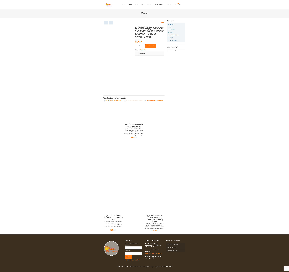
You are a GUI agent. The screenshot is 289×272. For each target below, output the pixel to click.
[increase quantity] (143, 45)
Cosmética (142, 49)
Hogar (171, 32)
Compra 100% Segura (172, 250)
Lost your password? (135, 259)
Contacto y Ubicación (172, 247)
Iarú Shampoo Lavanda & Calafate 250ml (134, 125)
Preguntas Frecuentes (172, 244)
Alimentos (172, 24)
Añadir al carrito (150, 45)
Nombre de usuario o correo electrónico (131, 244)
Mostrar (162, 22)
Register (127, 259)
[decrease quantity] (136, 45)
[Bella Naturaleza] (108, 4)
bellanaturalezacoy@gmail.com (153, 253)
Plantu (164, 266)
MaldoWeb (169, 266)
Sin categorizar (173, 40)
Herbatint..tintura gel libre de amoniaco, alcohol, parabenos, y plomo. (154, 218)
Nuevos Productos (174, 35)
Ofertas (171, 37)
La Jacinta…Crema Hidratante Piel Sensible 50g (113, 217)
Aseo (171, 27)
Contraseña (127, 250)
